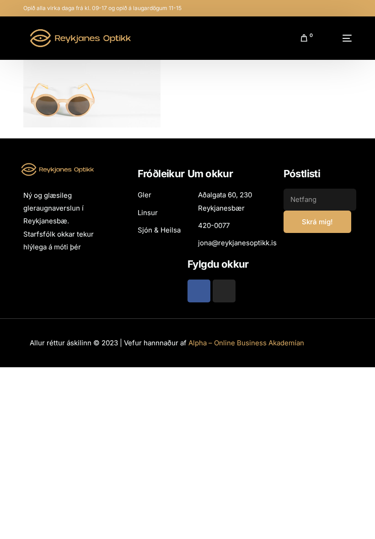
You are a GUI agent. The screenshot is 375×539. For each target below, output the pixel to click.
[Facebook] (199, 291)
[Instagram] (224, 291)
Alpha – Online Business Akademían (246, 342)
